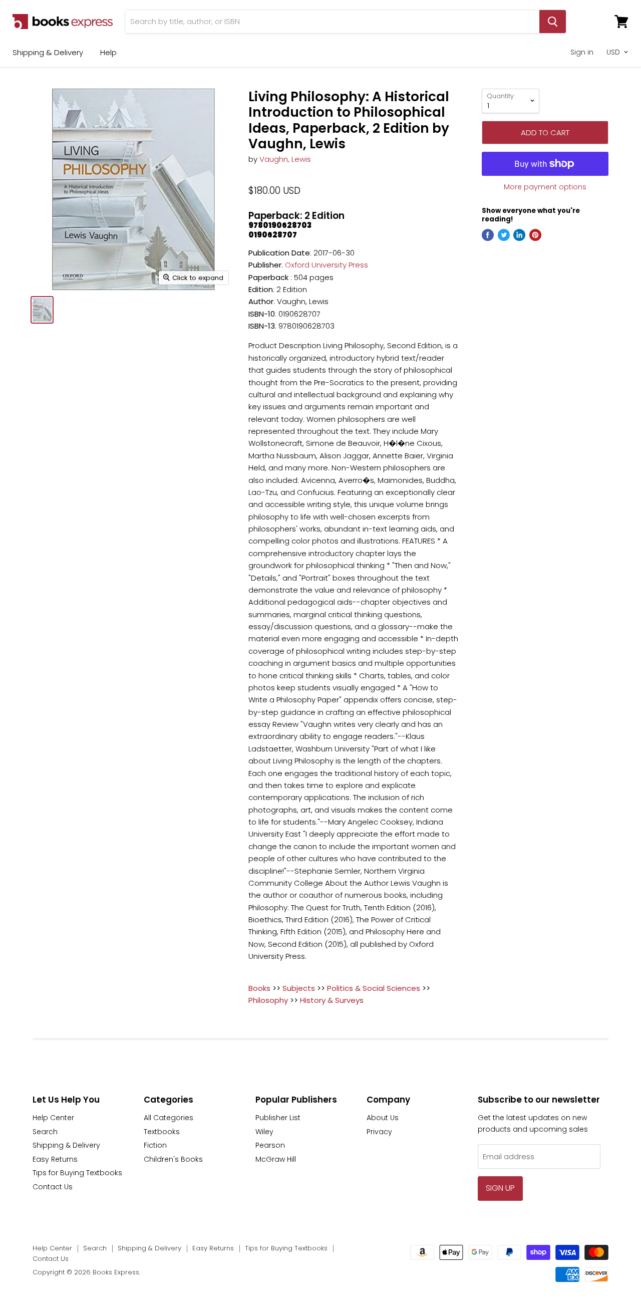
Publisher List (277, 1118)
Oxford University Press (326, 264)
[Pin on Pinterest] (535, 235)
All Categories (168, 1118)
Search (45, 1132)
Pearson (270, 1145)
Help (108, 52)
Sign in (581, 52)
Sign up (500, 1188)
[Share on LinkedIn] (519, 235)
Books (259, 988)
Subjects (298, 988)
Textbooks (162, 1132)
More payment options (545, 187)
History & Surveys (332, 1000)
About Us (383, 1118)
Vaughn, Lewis (285, 159)
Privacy (379, 1132)
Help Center (53, 1118)
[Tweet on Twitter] (504, 235)
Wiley (264, 1132)
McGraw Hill (275, 1159)
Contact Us (53, 1187)
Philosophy (268, 1000)
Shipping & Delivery (48, 52)
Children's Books (173, 1159)
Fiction (155, 1145)
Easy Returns (55, 1159)
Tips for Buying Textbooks (77, 1173)
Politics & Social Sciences (373, 988)
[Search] (552, 21)
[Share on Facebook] (488, 235)
